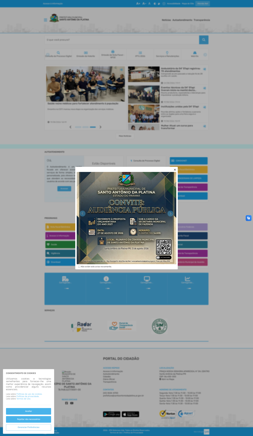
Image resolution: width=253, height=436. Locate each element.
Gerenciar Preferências (28, 427)
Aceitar (28, 411)
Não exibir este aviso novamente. (96, 267)
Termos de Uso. (23, 398)
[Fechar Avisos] (175, 170)
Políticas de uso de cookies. (29, 394)
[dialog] (126, 218)
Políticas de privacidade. (27, 396)
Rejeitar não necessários (28, 419)
